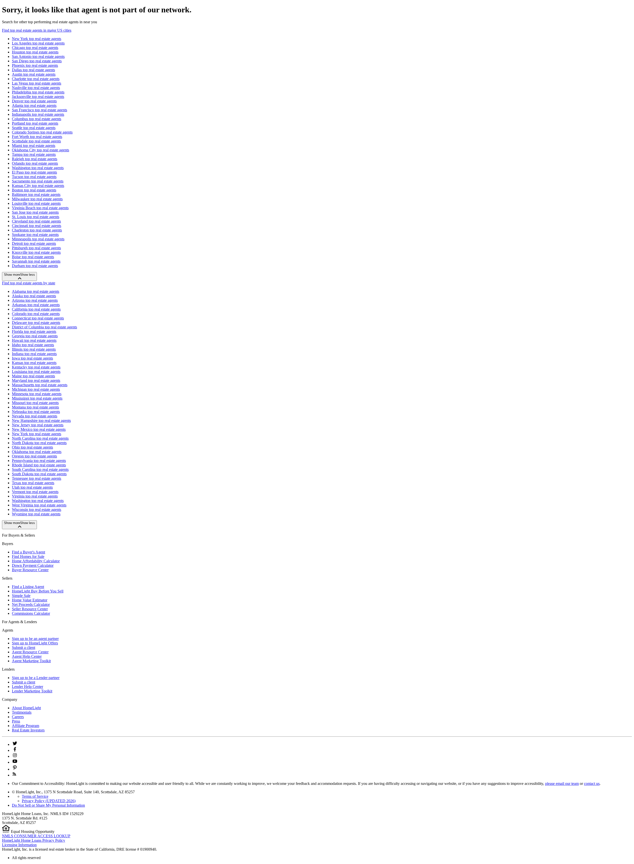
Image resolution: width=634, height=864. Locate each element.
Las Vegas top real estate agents (36, 83)
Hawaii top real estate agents (34, 340)
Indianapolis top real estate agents (38, 114)
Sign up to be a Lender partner (35, 678)
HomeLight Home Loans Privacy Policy (33, 840)
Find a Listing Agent (28, 587)
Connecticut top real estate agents (38, 318)
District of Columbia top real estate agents (44, 327)
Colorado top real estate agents (36, 314)
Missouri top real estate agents (35, 403)
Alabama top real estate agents (35, 291)
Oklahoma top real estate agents (36, 452)
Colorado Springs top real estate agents (42, 132)
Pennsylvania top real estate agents (39, 460)
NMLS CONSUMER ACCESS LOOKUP (36, 836)
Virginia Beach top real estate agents (40, 208)
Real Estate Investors (28, 730)
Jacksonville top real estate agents (38, 96)
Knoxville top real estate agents (36, 252)
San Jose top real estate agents (35, 212)
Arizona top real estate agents (35, 300)
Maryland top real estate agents (36, 380)
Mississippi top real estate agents (37, 398)
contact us (592, 783)
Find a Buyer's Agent (28, 552)
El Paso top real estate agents (34, 172)
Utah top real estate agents (32, 487)
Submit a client (23, 647)
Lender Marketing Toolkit (32, 691)
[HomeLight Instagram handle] (15, 756)
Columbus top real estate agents (36, 119)
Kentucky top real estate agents (36, 367)
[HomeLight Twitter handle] (15, 744)
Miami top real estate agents (33, 145)
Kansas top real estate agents (34, 363)
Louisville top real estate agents (36, 203)
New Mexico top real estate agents (39, 429)
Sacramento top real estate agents (37, 181)
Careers (18, 717)
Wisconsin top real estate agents (36, 509)
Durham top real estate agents (35, 266)
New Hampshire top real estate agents (41, 420)
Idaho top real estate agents (33, 345)
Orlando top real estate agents (35, 163)
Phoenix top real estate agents (35, 65)
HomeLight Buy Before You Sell (37, 591)
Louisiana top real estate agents (36, 371)
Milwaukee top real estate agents (37, 199)
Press (16, 721)
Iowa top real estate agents (32, 358)
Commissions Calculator (31, 613)
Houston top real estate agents (35, 52)
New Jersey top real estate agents (37, 425)
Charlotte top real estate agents (35, 79)
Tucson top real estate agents (34, 177)
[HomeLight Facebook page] (15, 750)
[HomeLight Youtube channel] (15, 762)
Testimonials (21, 712)
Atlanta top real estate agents (34, 105)
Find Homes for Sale (28, 556)
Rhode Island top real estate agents (39, 465)
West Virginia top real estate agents (39, 505)
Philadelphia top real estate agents (38, 92)
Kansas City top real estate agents (38, 185)
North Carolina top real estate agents (40, 438)
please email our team (562, 783)
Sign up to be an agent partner (35, 639)
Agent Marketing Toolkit (31, 661)
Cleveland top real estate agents (36, 221)
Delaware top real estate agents (36, 322)
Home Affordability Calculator (36, 561)
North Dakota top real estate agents (39, 443)
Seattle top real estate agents (33, 128)
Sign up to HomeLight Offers (35, 643)
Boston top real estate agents (34, 190)
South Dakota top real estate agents (39, 474)
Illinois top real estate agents (34, 349)
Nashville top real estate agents (36, 88)
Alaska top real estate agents (34, 296)
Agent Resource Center (30, 652)
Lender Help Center (27, 686)
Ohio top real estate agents (32, 447)
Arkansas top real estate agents (36, 305)
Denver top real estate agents (34, 101)
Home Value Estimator (29, 600)
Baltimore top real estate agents (36, 194)
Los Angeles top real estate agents (38, 43)
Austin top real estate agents (33, 74)
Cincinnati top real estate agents (36, 226)
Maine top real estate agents (33, 376)
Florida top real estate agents (34, 331)
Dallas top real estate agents (33, 70)
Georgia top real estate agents (35, 336)
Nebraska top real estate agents (36, 411)
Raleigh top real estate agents (34, 159)
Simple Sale (21, 595)
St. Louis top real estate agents (35, 217)
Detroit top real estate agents (34, 243)
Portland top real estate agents (35, 123)
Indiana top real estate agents (34, 354)
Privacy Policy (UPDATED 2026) (49, 801)
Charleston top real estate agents (37, 230)
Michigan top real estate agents (36, 389)
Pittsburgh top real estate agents (36, 248)
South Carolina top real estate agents (40, 469)
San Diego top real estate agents (37, 61)
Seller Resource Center (30, 609)
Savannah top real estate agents (36, 261)
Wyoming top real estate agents (36, 514)
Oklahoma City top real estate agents (40, 150)
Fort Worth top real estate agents (37, 137)
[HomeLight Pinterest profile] (15, 769)
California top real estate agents (36, 309)
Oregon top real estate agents (34, 456)
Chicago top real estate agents (35, 47)
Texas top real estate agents (33, 483)
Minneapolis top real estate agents (38, 239)
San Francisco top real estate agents (39, 110)
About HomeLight (26, 708)
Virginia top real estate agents (35, 496)
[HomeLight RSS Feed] (14, 775)
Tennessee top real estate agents (36, 478)
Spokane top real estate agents (35, 234)
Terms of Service (35, 796)
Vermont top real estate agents (35, 492)
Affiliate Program (25, 726)
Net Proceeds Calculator (31, 604)
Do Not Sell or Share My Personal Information (48, 805)
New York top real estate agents (36, 39)
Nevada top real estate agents (34, 416)
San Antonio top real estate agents (38, 56)
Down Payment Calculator (32, 565)
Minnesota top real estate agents (36, 394)
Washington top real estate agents (38, 168)
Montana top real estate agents (35, 407)
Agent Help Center (27, 656)
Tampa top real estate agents (34, 154)
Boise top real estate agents (33, 257)
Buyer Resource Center (30, 570)
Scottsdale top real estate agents (36, 141)
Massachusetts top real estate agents (39, 385)
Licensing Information (19, 845)
